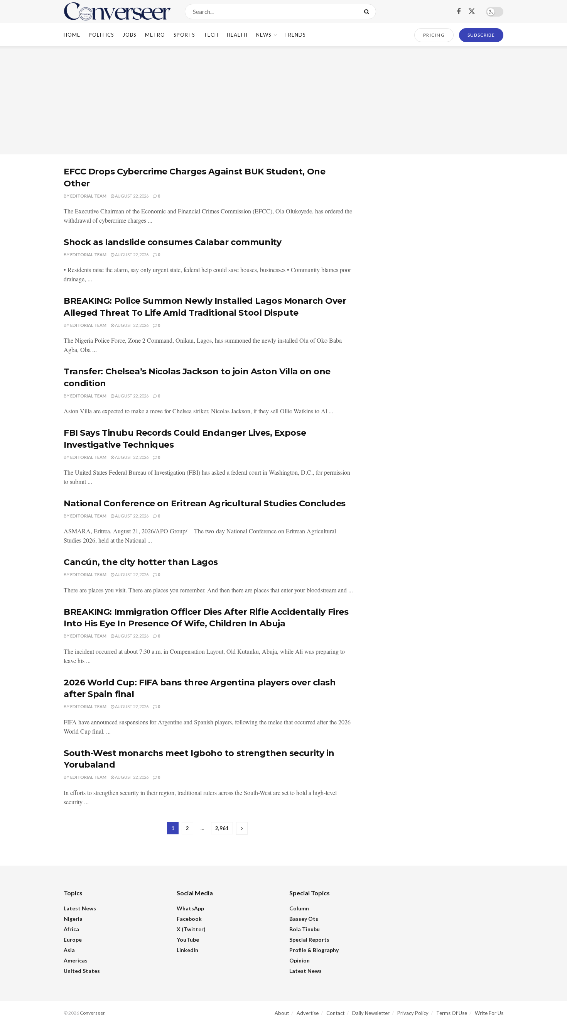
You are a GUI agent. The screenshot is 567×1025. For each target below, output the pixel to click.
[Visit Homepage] (117, 11)
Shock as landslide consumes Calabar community (172, 242)
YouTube (188, 939)
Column (299, 908)
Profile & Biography (314, 950)
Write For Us (489, 1013)
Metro (155, 35)
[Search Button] (368, 11)
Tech (211, 35)
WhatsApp (190, 908)
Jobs (130, 35)
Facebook (189, 918)
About (282, 1013)
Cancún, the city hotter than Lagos (141, 562)
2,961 (222, 828)
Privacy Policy (413, 1013)
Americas (76, 960)
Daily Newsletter (371, 1013)
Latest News (80, 908)
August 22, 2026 (131, 195)
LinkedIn (187, 950)
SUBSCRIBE (481, 35)
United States (82, 970)
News (264, 35)
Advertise (308, 1013)
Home (72, 35)
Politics (101, 35)
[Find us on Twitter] (471, 11)
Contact (335, 1013)
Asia (69, 950)
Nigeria (73, 918)
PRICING (434, 35)
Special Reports (309, 939)
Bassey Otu (304, 918)
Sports (184, 35)
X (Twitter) (191, 929)
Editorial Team (88, 195)
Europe (73, 939)
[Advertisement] (283, 100)
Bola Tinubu (304, 929)
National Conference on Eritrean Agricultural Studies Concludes (205, 503)
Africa (71, 929)
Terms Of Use (451, 1013)
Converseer (92, 1013)
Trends (295, 35)
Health (237, 35)
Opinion (299, 960)
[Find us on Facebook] (459, 11)
